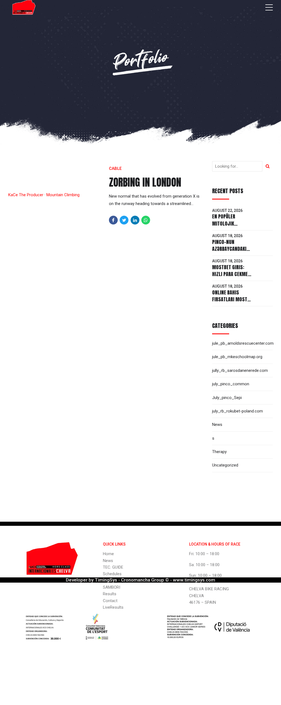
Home (108, 553)
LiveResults (113, 607)
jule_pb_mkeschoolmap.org (237, 356)
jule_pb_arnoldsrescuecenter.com (243, 343)
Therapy (219, 451)
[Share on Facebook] (113, 220)
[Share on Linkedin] (135, 220)
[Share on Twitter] (124, 220)
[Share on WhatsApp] (145, 220)
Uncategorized (225, 465)
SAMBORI (111, 587)
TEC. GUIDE (113, 567)
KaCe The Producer (25, 194)
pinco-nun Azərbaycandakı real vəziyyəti (229, 248)
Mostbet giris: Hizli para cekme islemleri (230, 274)
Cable (115, 168)
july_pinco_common (230, 383)
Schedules (112, 573)
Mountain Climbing (63, 194)
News (217, 424)
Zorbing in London (145, 182)
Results (109, 593)
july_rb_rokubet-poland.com (237, 411)
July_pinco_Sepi (227, 397)
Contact (110, 600)
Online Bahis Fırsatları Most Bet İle (229, 299)
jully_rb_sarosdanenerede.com (240, 370)
